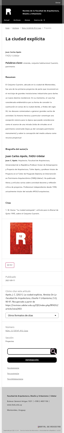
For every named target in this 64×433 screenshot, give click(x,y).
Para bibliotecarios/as (15, 379)
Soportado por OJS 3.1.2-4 (11, 430)
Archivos (17, 20)
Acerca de (38, 20)
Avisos (27, 20)
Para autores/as (13, 373)
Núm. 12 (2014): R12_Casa (31, 28)
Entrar (58, 2)
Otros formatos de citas (20, 315)
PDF (10, 265)
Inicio (7, 28)
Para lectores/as (13, 368)
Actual (6, 20)
